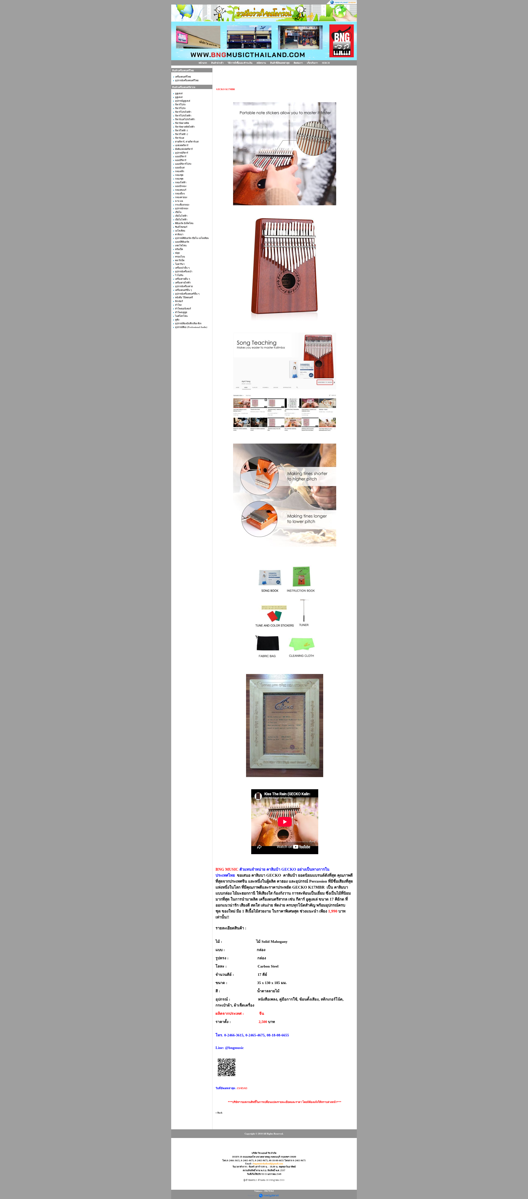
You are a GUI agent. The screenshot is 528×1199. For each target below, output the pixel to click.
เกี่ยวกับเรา (312, 63)
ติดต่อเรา (298, 63)
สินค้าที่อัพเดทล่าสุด (280, 63)
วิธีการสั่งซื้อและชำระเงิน (240, 63)
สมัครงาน (261, 63)
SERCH (326, 63)
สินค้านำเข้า (217, 63)
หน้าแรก (203, 63)
